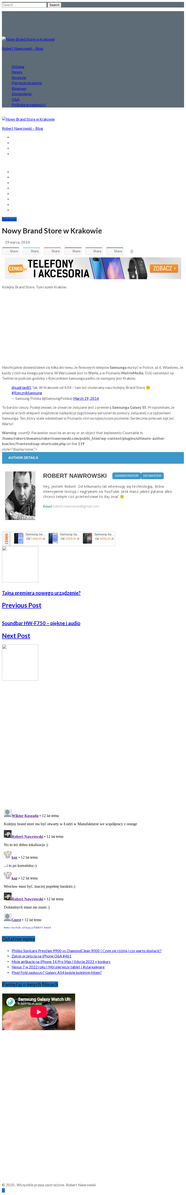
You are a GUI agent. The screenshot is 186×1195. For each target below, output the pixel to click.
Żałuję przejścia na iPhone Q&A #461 (41, 956)
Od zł (35, 538)
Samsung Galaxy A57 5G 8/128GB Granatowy (35, 534)
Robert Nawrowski (75, 475)
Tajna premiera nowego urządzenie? (41, 593)
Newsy (17, 72)
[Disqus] (93, 742)
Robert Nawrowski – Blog (22, 48)
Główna (18, 66)
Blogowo (19, 88)
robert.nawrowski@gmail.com (76, 506)
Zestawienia (21, 94)
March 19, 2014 (86, 398)
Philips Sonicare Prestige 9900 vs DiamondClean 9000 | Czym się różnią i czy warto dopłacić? (87, 950)
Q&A (15, 99)
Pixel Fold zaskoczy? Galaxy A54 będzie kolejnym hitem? (57, 972)
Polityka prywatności (29, 104)
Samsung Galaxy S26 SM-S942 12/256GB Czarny (104, 534)
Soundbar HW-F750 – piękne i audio (41, 623)
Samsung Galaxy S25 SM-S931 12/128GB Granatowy (70, 534)
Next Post (16, 636)
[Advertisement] (93, 327)
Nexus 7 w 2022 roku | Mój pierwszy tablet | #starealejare (58, 967)
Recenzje (19, 77)
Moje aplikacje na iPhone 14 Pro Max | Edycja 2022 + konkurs (61, 961)
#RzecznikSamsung (27, 393)
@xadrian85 (21, 387)
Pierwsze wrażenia (27, 83)
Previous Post (21, 605)
